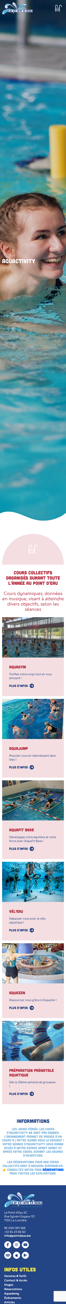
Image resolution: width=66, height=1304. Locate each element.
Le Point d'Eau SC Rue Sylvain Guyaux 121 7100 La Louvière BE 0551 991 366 (19, 1220)
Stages (8, 1285)
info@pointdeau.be (17, 1236)
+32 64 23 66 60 (15, 1232)
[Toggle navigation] (58, 8)
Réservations (13, 1289)
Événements (12, 1298)
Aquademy (11, 1293)
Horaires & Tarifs (15, 1276)
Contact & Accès (15, 1280)
